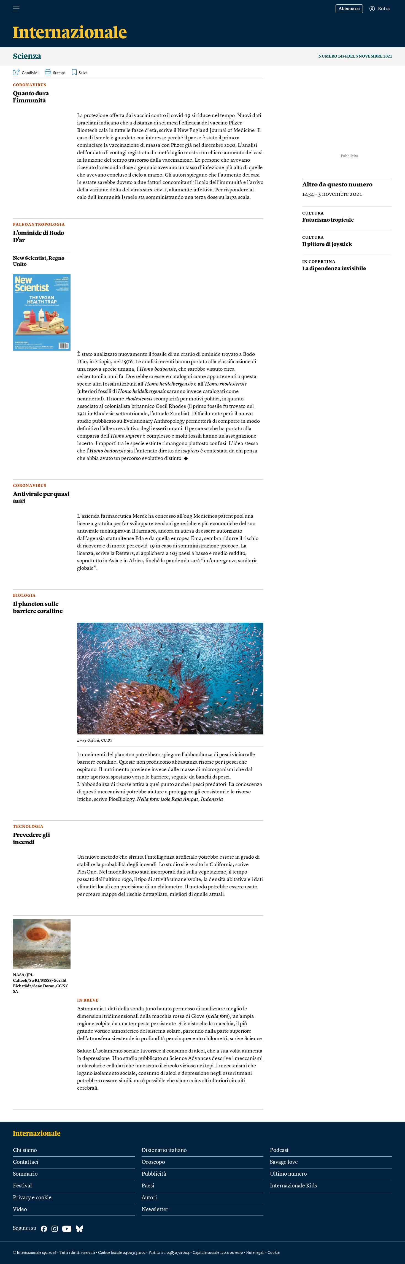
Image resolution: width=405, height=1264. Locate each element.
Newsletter (155, 1210)
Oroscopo (153, 1162)
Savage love (284, 1162)
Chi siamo (25, 1150)
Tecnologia (28, 827)
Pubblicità (154, 1174)
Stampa (59, 73)
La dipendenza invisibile (334, 269)
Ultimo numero (288, 1174)
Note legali (255, 1253)
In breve (88, 1000)
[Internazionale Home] (38, 1133)
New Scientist (29, 258)
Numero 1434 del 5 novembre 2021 (355, 56)
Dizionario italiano (164, 1150)
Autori (149, 1198)
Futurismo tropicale (328, 220)
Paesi (148, 1186)
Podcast (279, 1150)
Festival (22, 1186)
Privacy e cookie (32, 1198)
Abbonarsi (349, 9)
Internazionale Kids (293, 1186)
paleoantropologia (39, 225)
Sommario (25, 1174)
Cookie (274, 1253)
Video (20, 1210)
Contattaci (25, 1162)
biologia (24, 596)
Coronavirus (29, 85)
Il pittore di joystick (327, 244)
